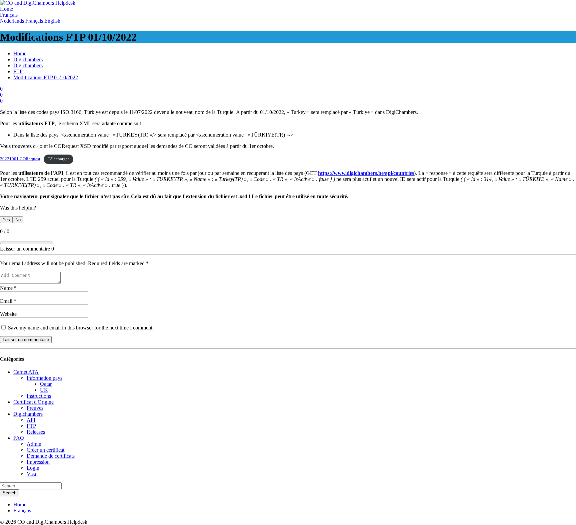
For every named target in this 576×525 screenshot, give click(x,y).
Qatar (46, 384)
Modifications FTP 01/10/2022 (45, 77)
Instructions (39, 396)
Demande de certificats (51, 456)
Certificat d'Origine (33, 402)
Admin (34, 444)
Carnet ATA (26, 372)
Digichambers (28, 59)
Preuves (35, 408)
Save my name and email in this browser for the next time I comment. (80, 327)
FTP (18, 71)
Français (22, 510)
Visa (31, 474)
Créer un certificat (45, 450)
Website (8, 314)
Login (33, 468)
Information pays (44, 378)
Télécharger (58, 159)
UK (44, 390)
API (31, 420)
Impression (38, 462)
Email (8, 301)
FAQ (18, 438)
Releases (36, 432)
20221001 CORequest (20, 159)
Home (19, 53)
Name (8, 288)
